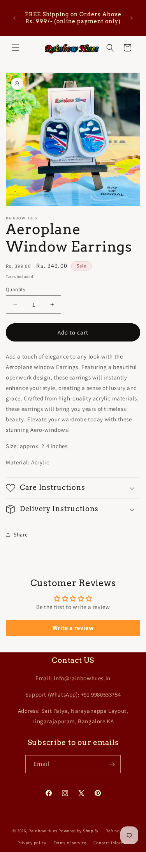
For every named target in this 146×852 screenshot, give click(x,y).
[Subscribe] (111, 764)
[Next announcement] (131, 17)
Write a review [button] (73, 628)
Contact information (114, 842)
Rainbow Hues (42, 830)
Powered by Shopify (78, 830)
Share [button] (21, 534)
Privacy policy (32, 842)
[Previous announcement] (14, 17)
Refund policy (119, 830)
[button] (15, 47)
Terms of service (70, 842)
